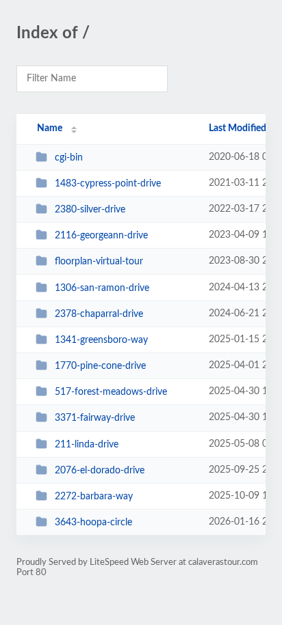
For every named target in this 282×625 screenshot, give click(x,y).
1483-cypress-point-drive (108, 184)
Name (49, 128)
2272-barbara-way (94, 496)
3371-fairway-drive (95, 418)
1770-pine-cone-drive (100, 366)
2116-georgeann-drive (101, 235)
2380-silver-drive (90, 209)
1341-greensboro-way (101, 340)
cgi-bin (69, 158)
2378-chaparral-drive (99, 314)
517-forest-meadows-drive (111, 392)
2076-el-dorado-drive (99, 470)
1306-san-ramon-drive (102, 288)
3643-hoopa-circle (93, 522)
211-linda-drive (86, 444)
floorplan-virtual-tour (99, 261)
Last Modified (237, 128)
